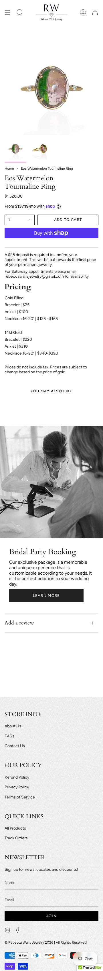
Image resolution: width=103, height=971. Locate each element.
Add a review (19, 622)
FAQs (10, 736)
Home (9, 168)
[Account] (83, 12)
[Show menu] (7, 12)
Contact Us (15, 745)
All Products (15, 828)
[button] (19, 12)
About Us (13, 726)
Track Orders (16, 838)
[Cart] (95, 12)
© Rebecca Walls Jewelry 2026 (29, 942)
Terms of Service (20, 797)
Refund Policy (17, 777)
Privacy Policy (17, 787)
